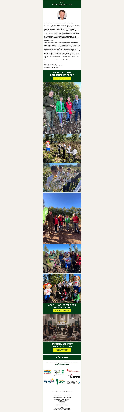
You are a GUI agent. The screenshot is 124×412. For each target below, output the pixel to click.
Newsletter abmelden (60, 391)
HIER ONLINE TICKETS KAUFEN (62, 310)
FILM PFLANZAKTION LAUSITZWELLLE (62, 79)
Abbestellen (53, 391)
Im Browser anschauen (69, 391)
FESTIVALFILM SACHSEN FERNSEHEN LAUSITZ (62, 350)
